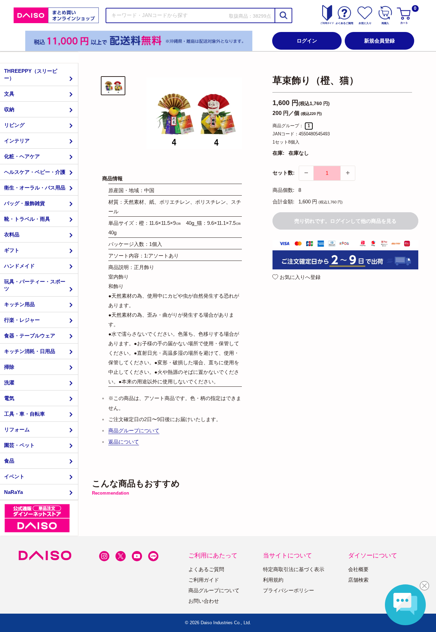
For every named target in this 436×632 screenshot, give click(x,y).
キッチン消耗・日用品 (29, 351)
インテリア (17, 141)
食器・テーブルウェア (29, 335)
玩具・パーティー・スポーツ (34, 285)
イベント (14, 476)
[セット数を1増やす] (348, 173)
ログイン (307, 41)
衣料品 (11, 234)
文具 (9, 94)
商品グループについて (133, 430)
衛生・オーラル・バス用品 (34, 187)
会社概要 (358, 569)
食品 (9, 461)
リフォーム (17, 429)
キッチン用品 (19, 304)
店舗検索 (358, 580)
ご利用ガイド (203, 580)
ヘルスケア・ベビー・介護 (34, 172)
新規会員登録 (379, 41)
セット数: (283, 173)
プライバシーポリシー (288, 590)
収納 (9, 109)
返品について (123, 442)
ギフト (11, 250)
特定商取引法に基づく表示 (293, 569)
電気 (9, 398)
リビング (14, 125)
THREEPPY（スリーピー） (30, 74)
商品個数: (283, 190)
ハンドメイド (19, 266)
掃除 (9, 367)
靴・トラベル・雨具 (27, 219)
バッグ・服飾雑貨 (24, 203)
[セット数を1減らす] (306, 173)
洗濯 (9, 382)
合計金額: (283, 201)
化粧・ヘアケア (22, 156)
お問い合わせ (203, 601)
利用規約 (273, 580)
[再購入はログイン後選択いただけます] (385, 15)
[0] (404, 15)
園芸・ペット (19, 445)
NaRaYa (13, 492)
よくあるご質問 (206, 569)
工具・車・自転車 (24, 414)
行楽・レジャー (22, 320)
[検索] (283, 15)
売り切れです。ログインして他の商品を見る (345, 220)
